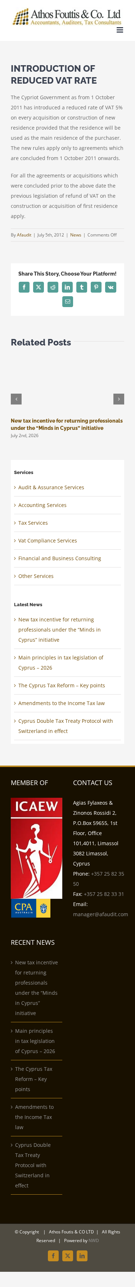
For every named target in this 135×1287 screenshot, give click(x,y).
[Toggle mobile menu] (120, 30)
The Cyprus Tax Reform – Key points (61, 685)
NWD (94, 1240)
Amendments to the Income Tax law (61, 703)
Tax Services (33, 522)
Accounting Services (42, 505)
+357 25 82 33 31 (104, 893)
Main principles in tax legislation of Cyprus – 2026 (35, 1041)
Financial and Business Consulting (59, 558)
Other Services (36, 576)
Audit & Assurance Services (51, 487)
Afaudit (24, 235)
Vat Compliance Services (47, 540)
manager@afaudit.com (100, 914)
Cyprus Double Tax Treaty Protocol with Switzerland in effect (33, 1165)
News (75, 235)
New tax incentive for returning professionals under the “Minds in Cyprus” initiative (59, 629)
